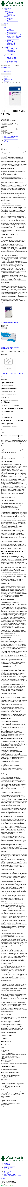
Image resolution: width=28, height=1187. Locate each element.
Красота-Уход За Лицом (13, 37)
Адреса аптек (7, 8)
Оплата (9, 19)
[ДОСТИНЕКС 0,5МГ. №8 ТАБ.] (15, 107)
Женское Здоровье (11, 58)
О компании (7, 11)
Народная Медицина (12, 41)
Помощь (6, 16)
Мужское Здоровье (12, 61)
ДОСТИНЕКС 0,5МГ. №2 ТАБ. (9, 322)
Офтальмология (11, 43)
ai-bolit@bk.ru (7, 1173)
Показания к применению (11, 136)
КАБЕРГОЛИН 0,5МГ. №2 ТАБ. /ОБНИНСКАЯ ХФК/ (10, 347)
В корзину (3, 130)
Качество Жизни (11, 33)
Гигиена (9, 29)
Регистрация (7, 69)
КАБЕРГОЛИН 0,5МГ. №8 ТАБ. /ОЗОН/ (12, 373)
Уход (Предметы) (11, 54)
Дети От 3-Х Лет (11, 57)
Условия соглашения (9, 1174)
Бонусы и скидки (8, 1167)
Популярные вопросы (12, 21)
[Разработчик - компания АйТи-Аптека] (7, 1185)
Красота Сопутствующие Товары (15, 34)
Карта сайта (7, 1168)
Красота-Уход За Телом (13, 39)
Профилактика (11, 44)
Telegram (3, 1178)
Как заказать (10, 18)
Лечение (6, 47)
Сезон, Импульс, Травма (13, 62)
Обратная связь (11, 15)
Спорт (8, 46)
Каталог (3, 25)
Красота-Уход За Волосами (14, 36)
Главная (6, 76)
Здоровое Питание (12, 32)
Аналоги (6, 140)
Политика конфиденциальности (12, 1175)
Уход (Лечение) (11, 53)
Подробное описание (9, 141)
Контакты (9, 14)
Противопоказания (9, 137)
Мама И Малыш (11, 60)
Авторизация (7, 71)
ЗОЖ (5, 27)
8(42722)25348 (4, 23)
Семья (5, 55)
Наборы (9, 40)
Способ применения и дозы (11, 139)
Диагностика (10, 30)
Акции (5, 9)
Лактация (6, 81)
